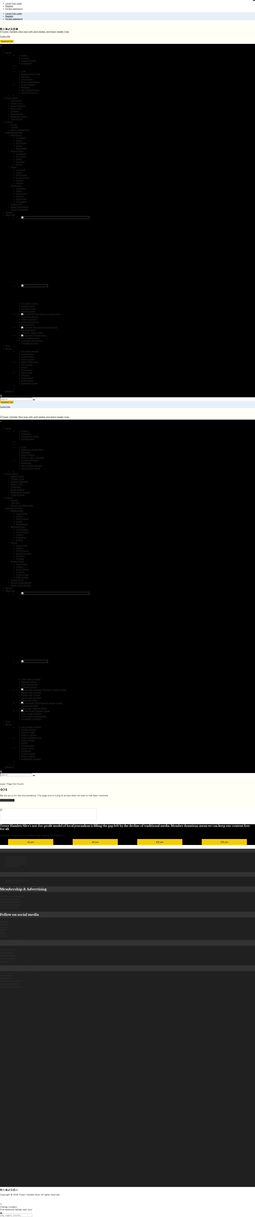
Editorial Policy (5, 978)
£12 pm (159, 842)
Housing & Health (28, 61)
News (8, 52)
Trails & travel (16, 119)
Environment (26, 63)
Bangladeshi (21, 148)
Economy (25, 58)
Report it (9, 391)
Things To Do (17, 103)
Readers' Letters (11, 866)
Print (7, 346)
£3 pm (31, 842)
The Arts (14, 127)
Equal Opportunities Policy (10, 987)
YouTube (3, 936)
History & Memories (29, 362)
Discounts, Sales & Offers (32, 333)
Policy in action (27, 359)
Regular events (28, 306)
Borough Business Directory (16, 864)
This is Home (27, 365)
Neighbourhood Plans (30, 74)
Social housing (22, 178)
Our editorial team (7, 953)
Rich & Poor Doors (29, 93)
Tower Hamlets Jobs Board (16, 862)
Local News (21, 138)
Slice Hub (10, 215)
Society (14, 124)
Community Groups (29, 317)
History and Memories (20, 130)
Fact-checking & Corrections (11, 981)
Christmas (15, 111)
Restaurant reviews (19, 116)
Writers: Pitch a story (13, 882)
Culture (9, 122)
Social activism (27, 354)
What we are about (7, 950)
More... (8, 348)
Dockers (19, 180)
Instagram (4, 927)
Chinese (19, 183)
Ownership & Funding (8, 955)
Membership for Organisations (12, 896)
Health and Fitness (29, 319)
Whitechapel (16, 135)
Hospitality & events (30, 343)
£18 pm (224, 842)
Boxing (19, 164)
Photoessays (27, 370)
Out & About (11, 98)
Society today (27, 357)
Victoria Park (16, 204)
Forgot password (13, 8)
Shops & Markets (18, 106)
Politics (24, 55)
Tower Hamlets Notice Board (16, 859)
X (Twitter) (4, 924)
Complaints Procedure (9, 984)
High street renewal (29, 351)
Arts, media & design (30, 338)
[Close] (254, 0)
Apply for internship (7, 958)
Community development (32, 341)
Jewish (19, 146)
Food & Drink (16, 100)
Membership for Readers (10, 899)
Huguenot (20, 162)
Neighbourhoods (13, 132)
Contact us (4, 961)
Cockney (20, 196)
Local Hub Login (13, 3)
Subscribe (5, 36)
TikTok (2, 930)
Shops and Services (30, 322)
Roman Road (16, 186)
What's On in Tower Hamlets (16, 857)
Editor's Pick (16, 108)
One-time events (28, 309)
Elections (25, 77)
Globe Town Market (19, 210)
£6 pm (95, 842)
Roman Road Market (19, 207)
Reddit (2, 933)
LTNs (23, 71)
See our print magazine (9, 908)
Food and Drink (28, 325)
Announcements (28, 330)
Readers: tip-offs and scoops (17, 880)
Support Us (7, 41)
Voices (24, 367)
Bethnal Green (17, 151)
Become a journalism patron (11, 902)
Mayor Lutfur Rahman (30, 82)
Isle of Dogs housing (30, 90)
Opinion (9, 212)
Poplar (13, 167)
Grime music (21, 199)
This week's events (30, 303)
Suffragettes (21, 202)
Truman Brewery (28, 85)
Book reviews (17, 114)
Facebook (4, 922)
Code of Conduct (7, 975)
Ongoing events (28, 311)
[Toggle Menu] (1, 421)
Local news (21, 170)
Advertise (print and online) (10, 905)
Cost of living (27, 79)
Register (9, 6)
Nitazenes (25, 87)
